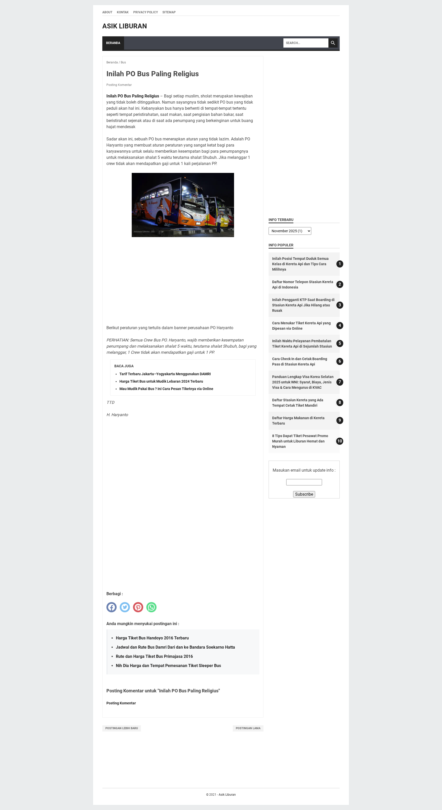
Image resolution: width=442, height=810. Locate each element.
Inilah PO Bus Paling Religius (132, 96)
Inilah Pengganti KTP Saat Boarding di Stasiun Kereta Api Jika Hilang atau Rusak (303, 305)
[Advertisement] (182, 279)
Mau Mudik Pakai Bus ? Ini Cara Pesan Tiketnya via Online (166, 389)
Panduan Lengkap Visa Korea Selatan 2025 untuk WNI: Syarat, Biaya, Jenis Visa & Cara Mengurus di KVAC (303, 382)
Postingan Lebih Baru (121, 728)
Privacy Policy (145, 12)
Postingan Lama (248, 728)
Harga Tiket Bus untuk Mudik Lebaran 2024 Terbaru (161, 381)
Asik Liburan (124, 26)
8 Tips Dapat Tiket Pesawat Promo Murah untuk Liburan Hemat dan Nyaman (300, 441)
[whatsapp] (151, 607)
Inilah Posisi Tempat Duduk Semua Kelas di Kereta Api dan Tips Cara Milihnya (300, 264)
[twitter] (125, 607)
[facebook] (111, 607)
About (107, 12)
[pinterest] (138, 607)
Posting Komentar (119, 85)
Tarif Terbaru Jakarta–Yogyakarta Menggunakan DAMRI (165, 374)
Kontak (123, 12)
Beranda (113, 43)
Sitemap (169, 12)
